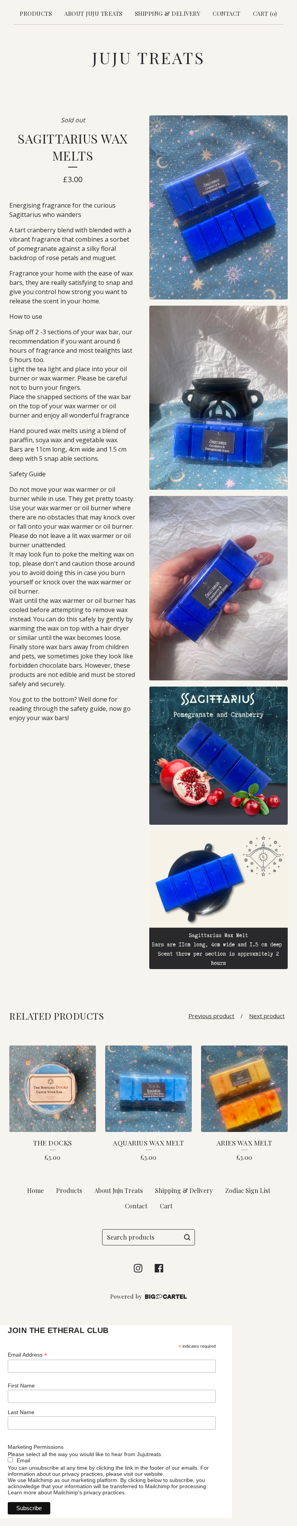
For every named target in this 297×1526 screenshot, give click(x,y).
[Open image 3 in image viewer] (218, 588)
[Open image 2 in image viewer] (218, 398)
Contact (227, 13)
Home (35, 1190)
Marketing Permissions (35, 1447)
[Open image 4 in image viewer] (218, 756)
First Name (21, 1385)
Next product (267, 1016)
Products (36, 13)
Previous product (211, 1016)
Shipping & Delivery (168, 13)
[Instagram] (138, 1268)
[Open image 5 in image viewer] (218, 900)
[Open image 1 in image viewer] (218, 207)
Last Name (21, 1412)
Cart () (265, 13)
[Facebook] (158, 1268)
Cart (166, 1206)
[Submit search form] (187, 1237)
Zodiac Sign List (247, 1190)
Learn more (22, 1492)
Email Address (27, 1355)
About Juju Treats (93, 13)
